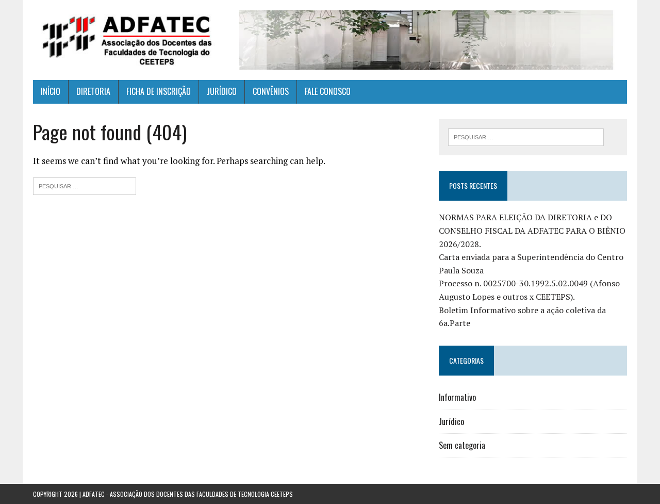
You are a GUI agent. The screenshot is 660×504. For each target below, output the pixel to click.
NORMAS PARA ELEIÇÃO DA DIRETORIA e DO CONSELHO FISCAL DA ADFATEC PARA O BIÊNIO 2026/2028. (532, 230)
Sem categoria (462, 445)
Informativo (457, 397)
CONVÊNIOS (271, 91)
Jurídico (451, 421)
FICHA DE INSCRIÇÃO (158, 91)
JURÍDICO (222, 91)
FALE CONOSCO (328, 91)
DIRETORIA (93, 91)
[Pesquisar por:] (84, 185)
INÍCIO (50, 91)
